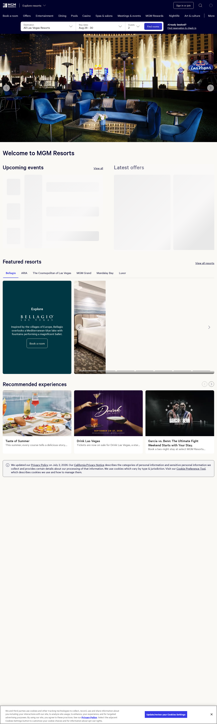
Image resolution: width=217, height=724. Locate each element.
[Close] (211, 714)
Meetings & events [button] (129, 15)
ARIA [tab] (24, 273)
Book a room (10, 15)
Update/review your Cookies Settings (166, 714)
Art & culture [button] (192, 15)
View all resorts (204, 263)
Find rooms (153, 26)
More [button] (211, 15)
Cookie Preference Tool (190, 468)
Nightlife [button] (174, 15)
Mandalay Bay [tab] (105, 273)
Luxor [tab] (122, 273)
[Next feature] (210, 88)
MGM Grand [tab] (84, 273)
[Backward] (204, 384)
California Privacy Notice (89, 465)
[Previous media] (79, 327)
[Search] (200, 5)
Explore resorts (32, 5)
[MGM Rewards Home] (10, 5)
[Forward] (211, 384)
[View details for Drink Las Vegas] (108, 413)
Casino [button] (86, 15)
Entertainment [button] (44, 15)
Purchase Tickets (108, 132)
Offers (27, 15)
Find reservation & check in (181, 28)
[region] (108, 715)
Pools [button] (74, 15)
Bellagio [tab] (11, 273)
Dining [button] (62, 15)
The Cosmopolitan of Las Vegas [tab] (52, 273)
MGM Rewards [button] (154, 15)
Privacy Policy (39, 465)
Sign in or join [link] (183, 5)
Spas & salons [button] (104, 15)
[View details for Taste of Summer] (37, 413)
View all (98, 168)
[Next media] (209, 327)
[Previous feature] (6, 88)
